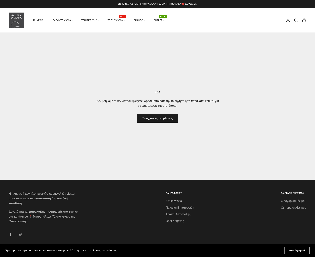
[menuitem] (38, 20)
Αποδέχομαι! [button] (297, 250)
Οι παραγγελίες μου (293, 207)
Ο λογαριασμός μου (293, 200)
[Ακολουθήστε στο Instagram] (20, 234)
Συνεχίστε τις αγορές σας (157, 118)
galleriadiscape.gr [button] (130, 250)
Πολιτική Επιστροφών (180, 207)
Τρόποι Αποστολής (178, 214)
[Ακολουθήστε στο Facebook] (10, 234)
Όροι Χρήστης (175, 220)
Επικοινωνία (174, 200)
